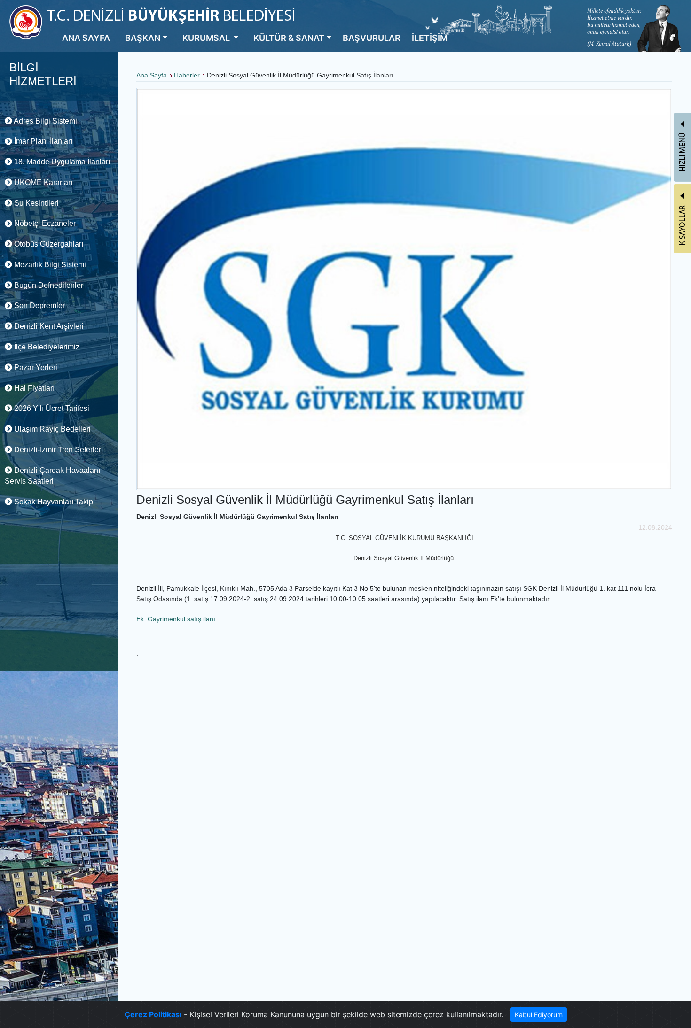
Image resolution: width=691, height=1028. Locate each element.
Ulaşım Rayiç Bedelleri (51, 429)
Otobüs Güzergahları (47, 244)
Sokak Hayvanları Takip (52, 502)
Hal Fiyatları (33, 388)
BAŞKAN (142, 38)
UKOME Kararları (42, 182)
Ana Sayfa (151, 75)
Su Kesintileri (35, 203)
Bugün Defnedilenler (47, 285)
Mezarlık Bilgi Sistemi (49, 265)
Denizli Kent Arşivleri (48, 326)
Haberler (187, 75)
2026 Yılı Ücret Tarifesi (50, 408)
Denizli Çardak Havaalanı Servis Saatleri (52, 476)
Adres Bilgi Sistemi (44, 121)
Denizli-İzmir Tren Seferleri (57, 450)
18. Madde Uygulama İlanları (61, 162)
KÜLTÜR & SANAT (288, 38)
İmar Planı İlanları (42, 141)
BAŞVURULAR (371, 38)
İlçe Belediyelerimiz (45, 347)
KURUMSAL (207, 38)
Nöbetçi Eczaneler (44, 223)
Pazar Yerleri (34, 367)
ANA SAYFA (86, 38)
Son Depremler (38, 305)
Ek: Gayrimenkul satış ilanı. (176, 619)
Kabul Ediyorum (539, 1015)
